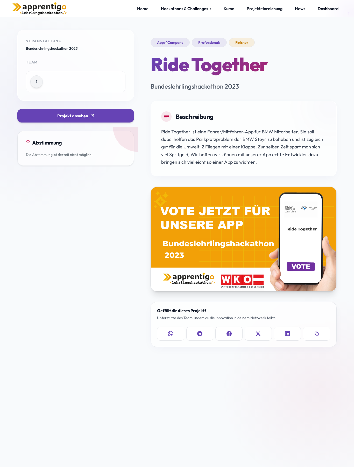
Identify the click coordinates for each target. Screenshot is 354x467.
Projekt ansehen (72, 115)
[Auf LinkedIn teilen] (287, 334)
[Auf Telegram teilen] (200, 334)
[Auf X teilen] (258, 334)
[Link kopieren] (316, 334)
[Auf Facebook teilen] (229, 334)
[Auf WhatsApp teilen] (170, 334)
